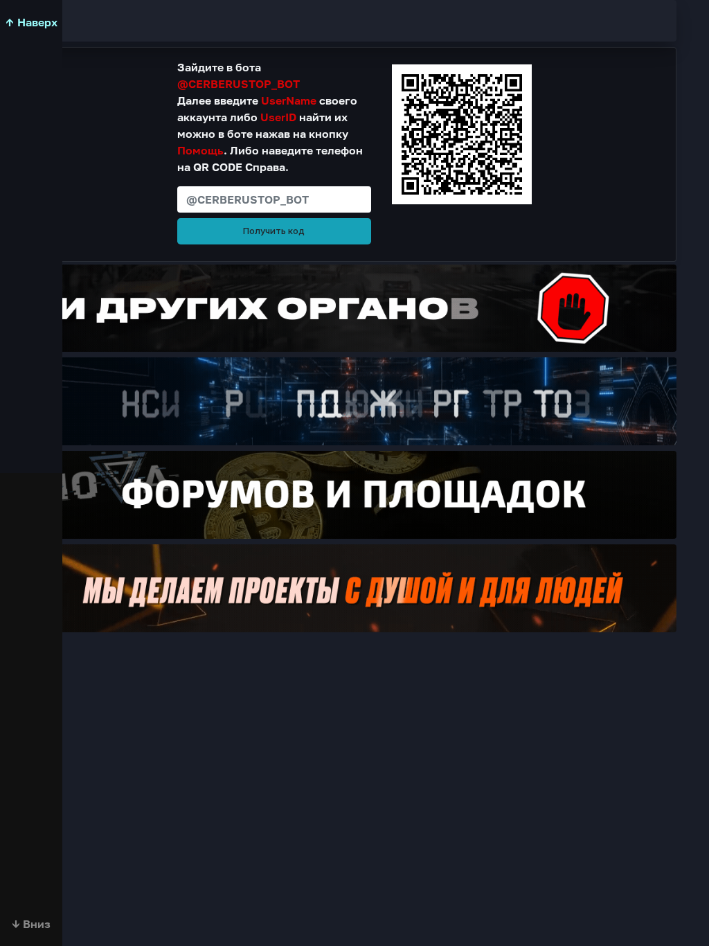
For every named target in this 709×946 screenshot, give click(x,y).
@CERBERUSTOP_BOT (238, 84)
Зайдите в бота (238, 75)
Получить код (274, 230)
